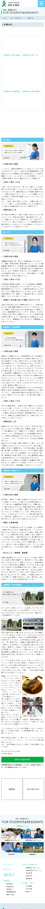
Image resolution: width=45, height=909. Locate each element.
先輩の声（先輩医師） (12, 91)
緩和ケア (29, 891)
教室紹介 (7, 880)
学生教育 (29, 873)
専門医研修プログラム (33, 870)
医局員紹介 (10, 886)
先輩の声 (29, 876)
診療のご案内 (28, 883)
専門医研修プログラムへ (33, 835)
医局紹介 (9, 889)
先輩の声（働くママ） (31, 55)
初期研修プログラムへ (11, 835)
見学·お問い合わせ (33, 789)
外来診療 (29, 889)
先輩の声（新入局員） (12, 55)
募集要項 (12, 789)
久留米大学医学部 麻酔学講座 (10, 3)
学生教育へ (11, 849)
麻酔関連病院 (11, 892)
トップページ (9, 864)
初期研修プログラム (33, 868)
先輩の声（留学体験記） (32, 91)
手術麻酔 (29, 886)
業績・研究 (10, 895)
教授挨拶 (9, 884)
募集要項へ (33, 849)
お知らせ (7, 869)
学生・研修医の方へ (31, 864)
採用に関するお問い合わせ (9, 875)
